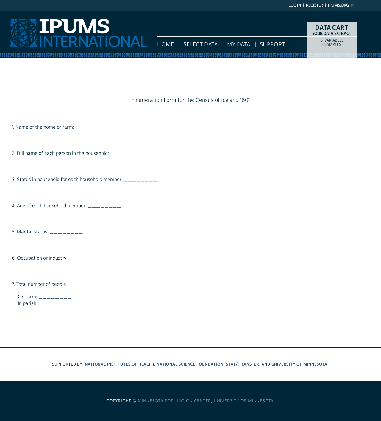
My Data (238, 44)
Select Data (200, 44)
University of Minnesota (299, 364)
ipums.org (338, 5)
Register (314, 5)
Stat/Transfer (242, 364)
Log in (294, 5)
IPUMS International (21, 14)
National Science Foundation (190, 364)
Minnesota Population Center (174, 401)
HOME (165, 44)
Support (272, 44)
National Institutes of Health (119, 364)
